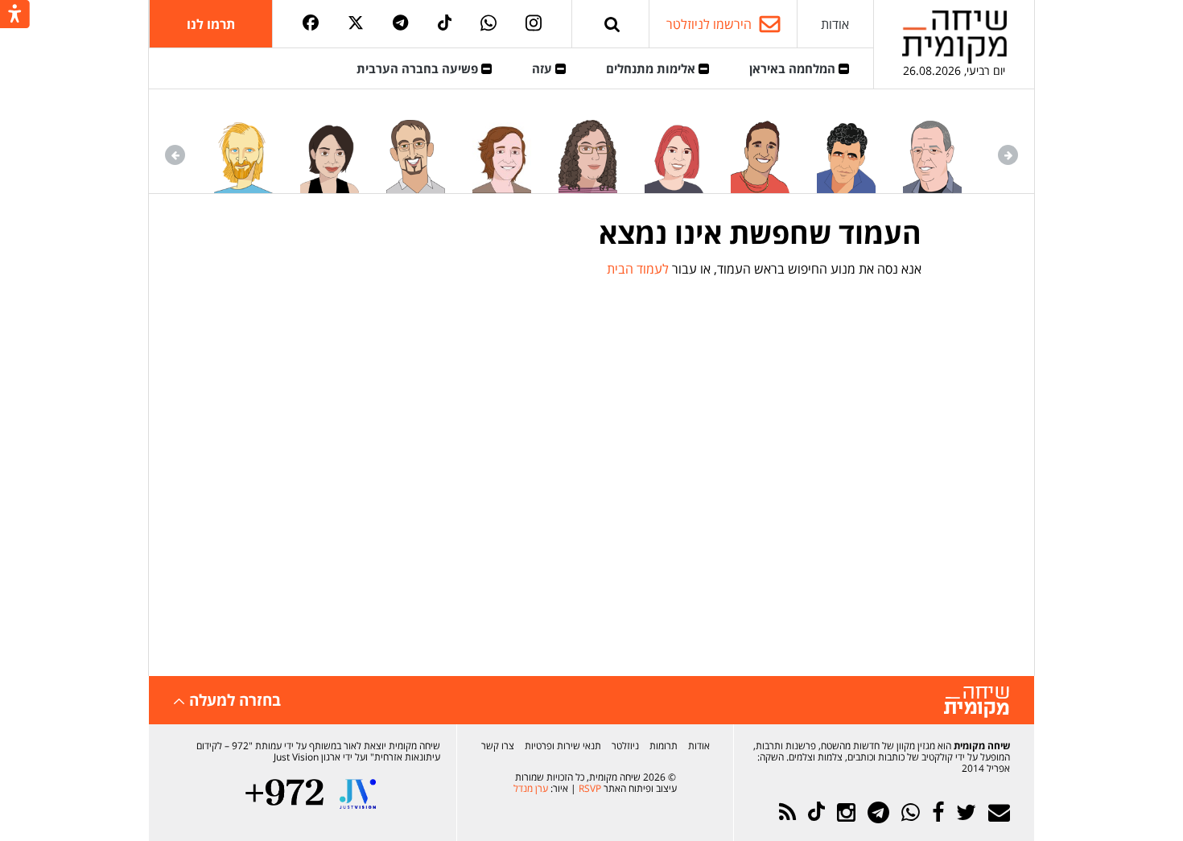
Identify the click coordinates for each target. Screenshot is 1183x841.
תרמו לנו (211, 24)
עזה (543, 68)
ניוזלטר (625, 745)
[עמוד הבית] (954, 36)
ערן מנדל (530, 788)
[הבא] (175, 155)
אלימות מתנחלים (652, 68)
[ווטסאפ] (488, 24)
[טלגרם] (400, 23)
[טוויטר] (356, 23)
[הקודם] (1008, 155)
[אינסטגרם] (534, 24)
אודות (835, 24)
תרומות (663, 745)
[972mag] (284, 794)
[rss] (787, 812)
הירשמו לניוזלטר (709, 24)
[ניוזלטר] (999, 812)
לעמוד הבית (638, 269)
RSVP (590, 788)
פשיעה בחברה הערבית (419, 68)
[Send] (612, 23)
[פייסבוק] (311, 23)
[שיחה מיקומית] (976, 702)
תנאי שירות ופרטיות (563, 745)
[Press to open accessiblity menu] (15, 15)
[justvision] (358, 794)
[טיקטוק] (445, 23)
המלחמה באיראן (794, 68)
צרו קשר (497, 745)
